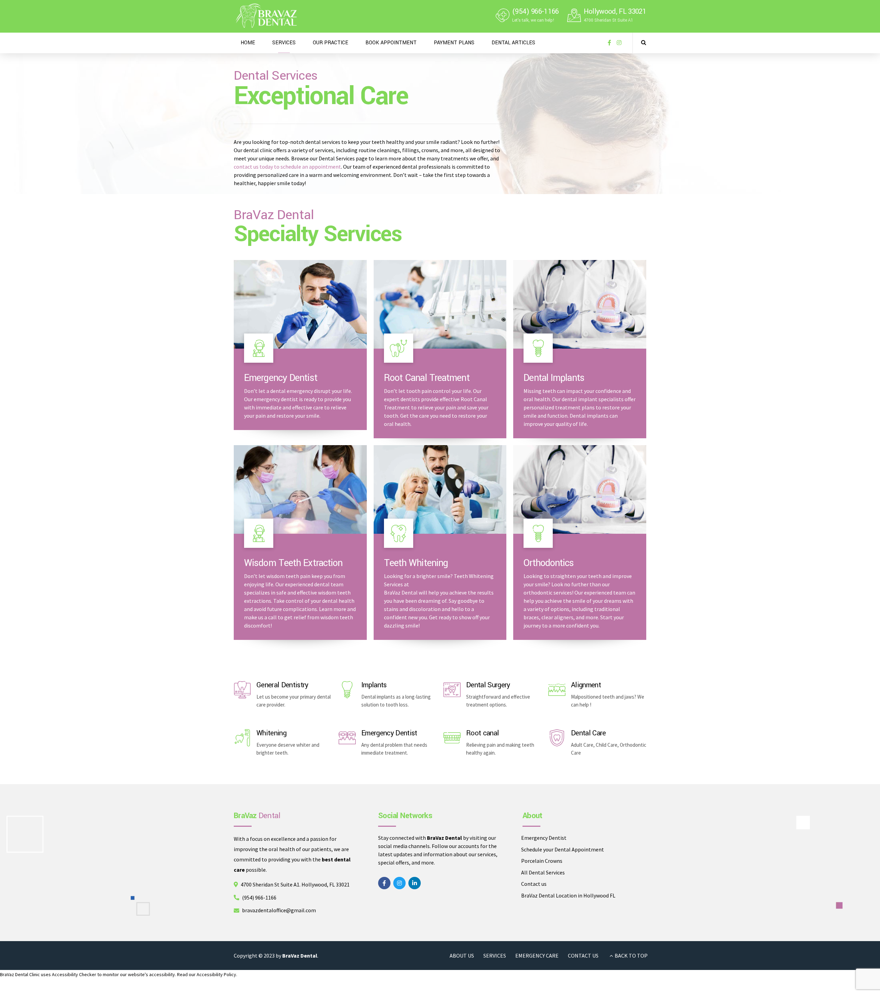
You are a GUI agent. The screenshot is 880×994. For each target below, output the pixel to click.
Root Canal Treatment (427, 378)
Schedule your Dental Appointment (562, 849)
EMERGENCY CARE (537, 955)
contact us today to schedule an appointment (287, 166)
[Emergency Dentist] (347, 737)
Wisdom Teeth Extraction (293, 563)
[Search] (643, 42)
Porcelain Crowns (541, 860)
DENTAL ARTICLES (513, 42)
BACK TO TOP (631, 955)
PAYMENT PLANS (454, 42)
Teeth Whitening (416, 563)
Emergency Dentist (280, 378)
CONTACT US (583, 955)
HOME (248, 42)
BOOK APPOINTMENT (391, 42)
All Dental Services (543, 872)
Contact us (534, 883)
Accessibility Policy (216, 974)
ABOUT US (462, 955)
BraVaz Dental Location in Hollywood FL (568, 895)
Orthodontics (549, 563)
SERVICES (284, 42)
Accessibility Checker (74, 974)
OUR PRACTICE (330, 42)
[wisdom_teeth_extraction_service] (300, 489)
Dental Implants (554, 378)
